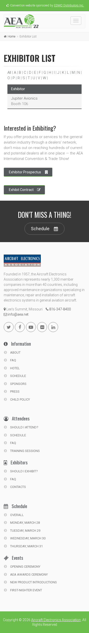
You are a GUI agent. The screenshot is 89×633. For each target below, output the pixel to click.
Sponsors (17, 384)
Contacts (17, 487)
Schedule (40, 228)
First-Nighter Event (25, 590)
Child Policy (19, 399)
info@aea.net (17, 314)
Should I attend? (23, 427)
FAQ (12, 360)
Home (11, 36)
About (15, 352)
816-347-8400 (59, 309)
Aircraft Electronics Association (56, 620)
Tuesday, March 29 (24, 530)
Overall (16, 515)
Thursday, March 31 (26, 546)
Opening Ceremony (24, 566)
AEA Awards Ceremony (28, 574)
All (9, 72)
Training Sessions (24, 451)
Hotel (14, 368)
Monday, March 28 (24, 522)
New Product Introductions (33, 582)
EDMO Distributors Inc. (69, 5)
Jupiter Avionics (24, 98)
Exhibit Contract (21, 190)
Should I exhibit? (23, 471)
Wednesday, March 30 (27, 538)
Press (14, 391)
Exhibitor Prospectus (25, 172)
